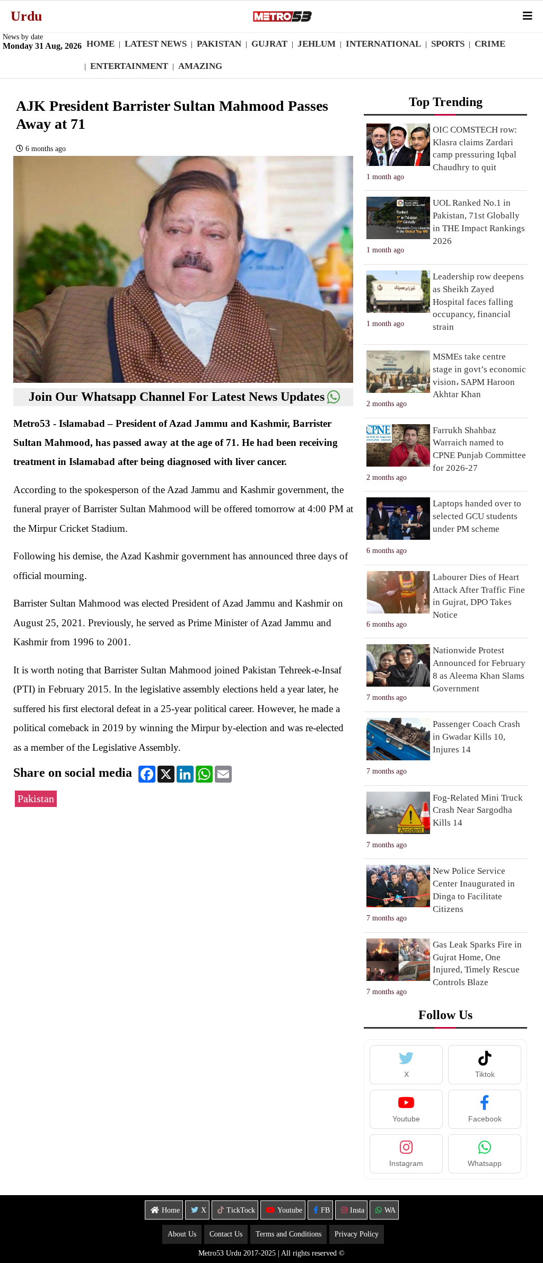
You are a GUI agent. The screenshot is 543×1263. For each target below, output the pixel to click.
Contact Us (225, 1234)
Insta (357, 1210)
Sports (448, 44)
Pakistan (219, 44)
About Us (182, 1234)
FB (325, 1210)
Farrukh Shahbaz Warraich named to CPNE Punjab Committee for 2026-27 (479, 449)
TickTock (240, 1210)
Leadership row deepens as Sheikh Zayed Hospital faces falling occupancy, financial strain (478, 301)
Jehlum (316, 44)
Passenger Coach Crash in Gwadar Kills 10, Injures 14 (476, 737)
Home (100, 44)
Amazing (200, 66)
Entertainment (129, 66)
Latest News (156, 44)
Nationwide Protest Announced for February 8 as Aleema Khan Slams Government (479, 669)
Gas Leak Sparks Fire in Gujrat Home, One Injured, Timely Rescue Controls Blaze (477, 963)
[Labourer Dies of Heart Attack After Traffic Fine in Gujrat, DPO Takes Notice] (398, 592)
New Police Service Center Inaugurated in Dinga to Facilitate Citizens (474, 890)
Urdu (26, 16)
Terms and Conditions (288, 1234)
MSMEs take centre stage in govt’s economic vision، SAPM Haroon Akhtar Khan (479, 375)
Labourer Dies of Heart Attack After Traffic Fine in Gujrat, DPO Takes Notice (479, 596)
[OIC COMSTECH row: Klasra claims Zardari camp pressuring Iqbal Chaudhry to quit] (398, 145)
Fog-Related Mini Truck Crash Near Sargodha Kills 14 (478, 810)
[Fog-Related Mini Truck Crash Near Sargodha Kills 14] (398, 813)
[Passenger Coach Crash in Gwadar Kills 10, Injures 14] (398, 739)
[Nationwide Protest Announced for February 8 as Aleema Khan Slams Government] (398, 665)
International (383, 44)
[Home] (282, 16)
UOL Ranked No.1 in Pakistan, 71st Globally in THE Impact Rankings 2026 (479, 221)
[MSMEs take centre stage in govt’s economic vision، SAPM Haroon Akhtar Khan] (398, 371)
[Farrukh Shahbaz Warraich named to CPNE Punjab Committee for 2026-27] (398, 445)
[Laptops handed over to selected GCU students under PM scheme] (398, 518)
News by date (23, 37)
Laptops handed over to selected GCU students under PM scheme (477, 516)
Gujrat (269, 44)
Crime (490, 44)
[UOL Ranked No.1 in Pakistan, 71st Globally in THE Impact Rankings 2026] (398, 218)
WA (390, 1210)
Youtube (289, 1210)
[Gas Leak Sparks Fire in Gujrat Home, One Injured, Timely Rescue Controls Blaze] (398, 960)
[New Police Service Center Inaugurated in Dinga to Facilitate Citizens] (398, 886)
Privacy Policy (357, 1234)
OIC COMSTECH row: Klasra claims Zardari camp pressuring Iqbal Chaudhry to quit (475, 148)
